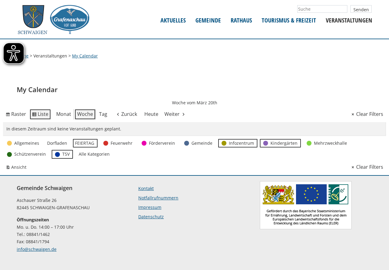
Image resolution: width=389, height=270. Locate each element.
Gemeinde (208, 20)
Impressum (149, 207)
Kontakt (146, 188)
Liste (40, 115)
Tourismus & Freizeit (289, 20)
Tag (103, 114)
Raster (15, 115)
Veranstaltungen (349, 20)
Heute (151, 114)
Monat (63, 114)
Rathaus (241, 20)
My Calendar (85, 56)
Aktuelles (173, 20)
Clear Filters (369, 114)
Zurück (129, 114)
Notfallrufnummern (158, 198)
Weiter (172, 114)
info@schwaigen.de (37, 249)
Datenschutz (151, 217)
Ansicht (17, 168)
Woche (85, 114)
